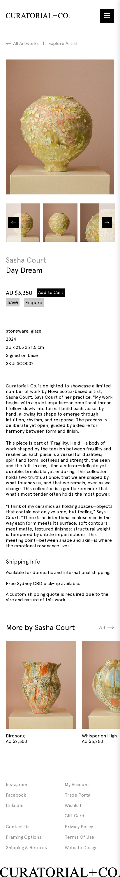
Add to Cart (50, 292)
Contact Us (17, 826)
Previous (13, 222)
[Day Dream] (60, 126)
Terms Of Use (79, 837)
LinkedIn (14, 805)
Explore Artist (63, 43)
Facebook (16, 795)
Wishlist (73, 805)
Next (107, 222)
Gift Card (74, 815)
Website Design (81, 847)
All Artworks (26, 43)
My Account (77, 784)
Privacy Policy (79, 826)
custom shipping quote (34, 594)
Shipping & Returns (26, 847)
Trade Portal (78, 795)
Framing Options (23, 837)
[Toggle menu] (107, 16)
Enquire (33, 302)
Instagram (16, 784)
